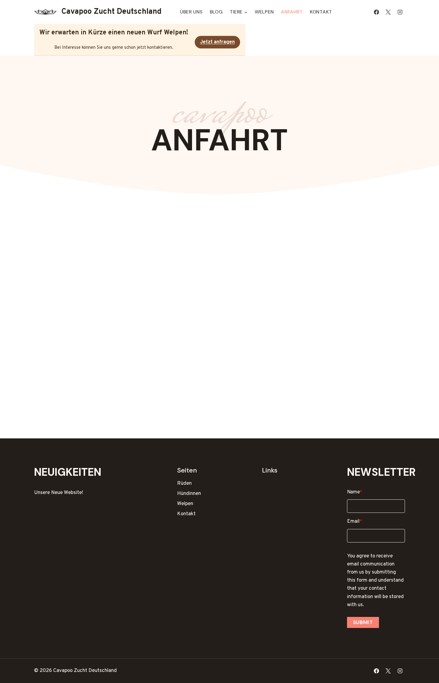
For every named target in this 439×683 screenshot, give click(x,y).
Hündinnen (189, 493)
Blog (216, 12)
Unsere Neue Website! (58, 493)
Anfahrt (292, 12)
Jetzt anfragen (217, 42)
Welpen (264, 12)
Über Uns (191, 12)
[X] (388, 12)
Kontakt (321, 12)
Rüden (184, 483)
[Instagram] (400, 12)
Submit (363, 622)
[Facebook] (377, 12)
